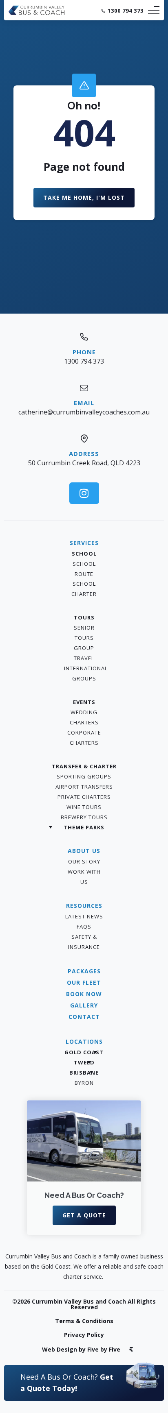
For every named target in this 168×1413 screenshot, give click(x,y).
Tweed (84, 1062)
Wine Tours (84, 807)
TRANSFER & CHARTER (84, 766)
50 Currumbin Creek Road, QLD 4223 (84, 462)
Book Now (84, 994)
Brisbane (84, 1072)
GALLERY (84, 1005)
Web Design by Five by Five (81, 1349)
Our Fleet (84, 982)
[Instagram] (84, 493)
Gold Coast (84, 1052)
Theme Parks (84, 827)
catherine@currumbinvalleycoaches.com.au (84, 412)
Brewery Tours (84, 817)
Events (84, 702)
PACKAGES (84, 971)
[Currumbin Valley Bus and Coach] (36, 13)
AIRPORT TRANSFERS (84, 786)
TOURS (84, 617)
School (84, 553)
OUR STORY (84, 861)
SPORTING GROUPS (84, 776)
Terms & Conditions (84, 1321)
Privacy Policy (84, 1335)
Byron (84, 1082)
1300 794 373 (126, 10)
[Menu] (154, 10)
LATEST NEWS (84, 916)
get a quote (84, 1215)
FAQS (84, 926)
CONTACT (84, 1016)
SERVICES (84, 543)
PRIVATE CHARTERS (84, 796)
